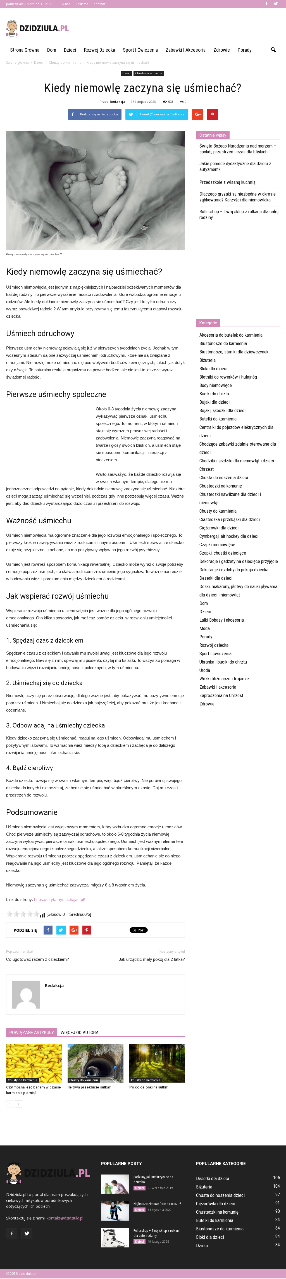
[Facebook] (266, 4)
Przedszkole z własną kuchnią (227, 182)
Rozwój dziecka (99, 50)
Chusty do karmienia (149, 73)
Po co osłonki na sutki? (148, 1087)
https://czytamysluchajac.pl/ (59, 899)
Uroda (204, 670)
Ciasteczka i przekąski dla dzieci (229, 519)
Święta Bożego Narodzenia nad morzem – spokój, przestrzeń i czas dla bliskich (237, 148)
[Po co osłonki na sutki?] (157, 1063)
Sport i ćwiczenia (140, 50)
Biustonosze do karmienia (223, 343)
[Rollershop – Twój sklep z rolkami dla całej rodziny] (115, 1237)
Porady (245, 50)
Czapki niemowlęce (217, 544)
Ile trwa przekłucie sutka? (89, 1087)
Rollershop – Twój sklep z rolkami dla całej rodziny (238, 214)
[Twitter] (275, 4)
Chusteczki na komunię (220, 486)
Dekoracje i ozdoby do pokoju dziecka (233, 569)
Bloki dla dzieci (213, 368)
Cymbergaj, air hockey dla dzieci (228, 536)
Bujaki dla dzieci (214, 402)
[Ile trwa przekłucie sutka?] (95, 1063)
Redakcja (117, 101)
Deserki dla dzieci (215, 578)
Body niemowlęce (215, 385)
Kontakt (99, 4)
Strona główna (24, 50)
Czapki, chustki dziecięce (222, 553)
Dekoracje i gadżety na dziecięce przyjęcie (238, 561)
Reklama (81, 4)
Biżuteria (207, 360)
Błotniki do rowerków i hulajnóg (228, 377)
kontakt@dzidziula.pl (65, 1218)
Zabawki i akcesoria (186, 50)
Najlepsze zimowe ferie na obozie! (157, 1204)
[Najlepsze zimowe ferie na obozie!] (115, 1211)
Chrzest (206, 469)
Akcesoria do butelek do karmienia (231, 335)
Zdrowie (221, 50)
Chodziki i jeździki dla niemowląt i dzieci (236, 460)
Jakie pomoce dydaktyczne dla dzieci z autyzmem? (235, 166)
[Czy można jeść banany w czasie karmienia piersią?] (34, 1063)
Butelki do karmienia (218, 419)
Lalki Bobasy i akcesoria (221, 620)
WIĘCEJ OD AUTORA (80, 1032)
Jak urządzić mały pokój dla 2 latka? (152, 959)
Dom (51, 50)
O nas (66, 4)
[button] (273, 50)
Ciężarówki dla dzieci (219, 528)
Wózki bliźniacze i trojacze (224, 678)
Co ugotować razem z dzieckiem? (37, 959)
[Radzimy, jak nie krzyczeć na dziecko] (115, 1184)
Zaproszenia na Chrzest (221, 695)
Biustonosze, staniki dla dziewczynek (233, 352)
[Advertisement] (178, 28)
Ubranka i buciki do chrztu (223, 662)
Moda (204, 628)
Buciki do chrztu (214, 393)
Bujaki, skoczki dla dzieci (222, 410)
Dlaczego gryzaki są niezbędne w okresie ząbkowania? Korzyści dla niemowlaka (237, 197)
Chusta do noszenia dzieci (223, 477)
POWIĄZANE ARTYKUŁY (31, 1032)
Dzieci (70, 50)
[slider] (23, 913)
